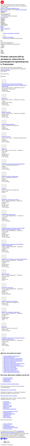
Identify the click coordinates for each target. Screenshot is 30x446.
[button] (2, 26)
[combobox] (7, 43)
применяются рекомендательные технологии (12, 431)
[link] (3, 23)
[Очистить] (2, 46)
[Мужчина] (4, 81)
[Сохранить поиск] (2, 51)
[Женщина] (4, 96)
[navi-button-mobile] (2, 30)
